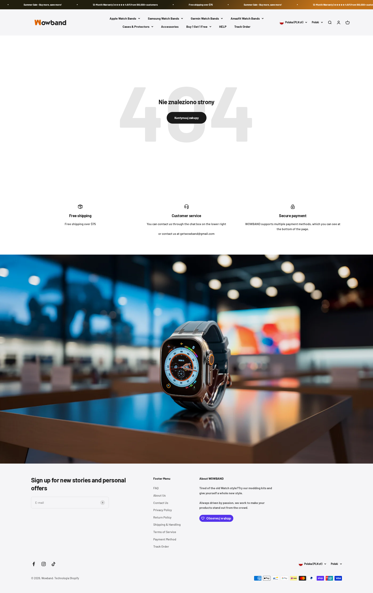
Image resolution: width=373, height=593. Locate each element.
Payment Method (164, 539)
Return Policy (162, 517)
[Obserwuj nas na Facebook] (33, 564)
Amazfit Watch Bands (245, 18)
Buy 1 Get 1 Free (196, 26)
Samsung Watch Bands (163, 18)
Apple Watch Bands (123, 18)
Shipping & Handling (167, 524)
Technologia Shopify (66, 578)
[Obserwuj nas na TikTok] (53, 564)
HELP (223, 26)
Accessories (170, 26)
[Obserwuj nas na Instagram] (43, 564)
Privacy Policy (162, 510)
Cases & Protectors (136, 26)
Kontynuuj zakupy (186, 118)
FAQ (156, 488)
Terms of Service (164, 532)
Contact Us (160, 503)
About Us (159, 495)
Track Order (242, 26)
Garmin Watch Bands (205, 18)
